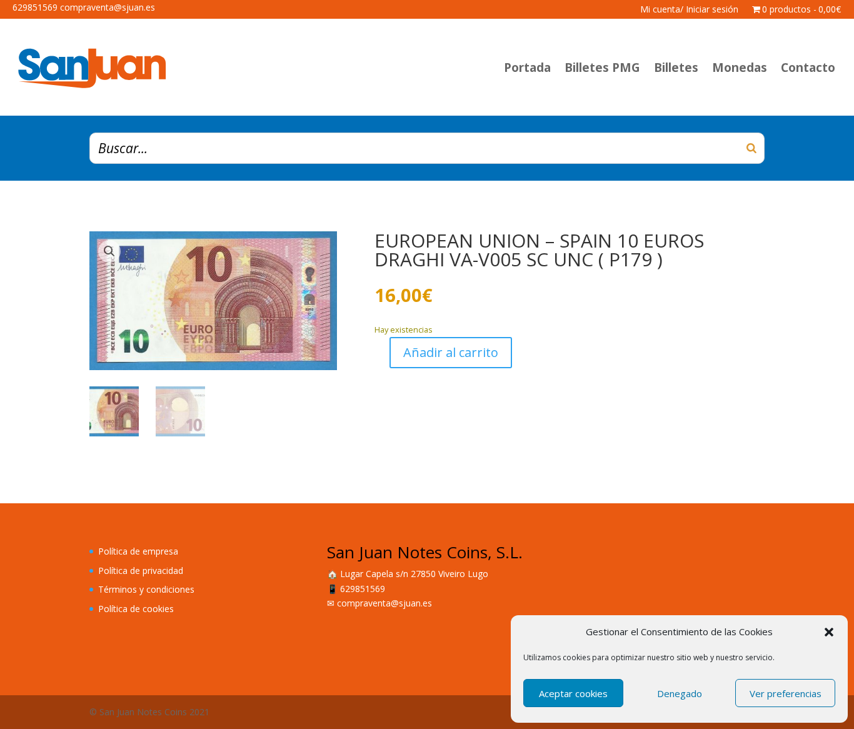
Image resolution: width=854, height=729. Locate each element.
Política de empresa (138, 551)
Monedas (739, 67)
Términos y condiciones (146, 589)
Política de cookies (136, 609)
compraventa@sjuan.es (384, 603)
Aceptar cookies (573, 693)
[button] (829, 632)
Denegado (679, 693)
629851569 (362, 589)
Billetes (676, 67)
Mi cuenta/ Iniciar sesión (689, 10)
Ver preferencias (785, 693)
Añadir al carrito (450, 352)
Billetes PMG (602, 67)
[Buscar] (751, 148)
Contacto (808, 67)
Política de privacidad (140, 570)
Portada (527, 67)
